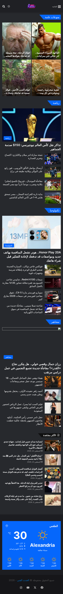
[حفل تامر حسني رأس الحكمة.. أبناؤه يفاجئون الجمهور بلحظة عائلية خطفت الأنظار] (53, 421)
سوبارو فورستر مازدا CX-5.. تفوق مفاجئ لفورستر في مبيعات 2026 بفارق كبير (23, 296)
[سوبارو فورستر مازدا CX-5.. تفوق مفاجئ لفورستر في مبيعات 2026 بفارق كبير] (53, 296)
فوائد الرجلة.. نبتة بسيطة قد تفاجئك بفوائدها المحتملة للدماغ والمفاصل (17, 56)
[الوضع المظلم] (8, 7)
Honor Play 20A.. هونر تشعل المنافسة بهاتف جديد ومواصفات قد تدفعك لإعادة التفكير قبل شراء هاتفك (32, 256)
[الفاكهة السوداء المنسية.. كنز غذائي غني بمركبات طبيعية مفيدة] (46, 41)
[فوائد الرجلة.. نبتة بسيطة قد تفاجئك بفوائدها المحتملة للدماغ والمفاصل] (16, 41)
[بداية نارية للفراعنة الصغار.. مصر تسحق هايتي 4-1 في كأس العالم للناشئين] (53, 198)
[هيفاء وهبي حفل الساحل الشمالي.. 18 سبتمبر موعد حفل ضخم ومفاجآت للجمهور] (53, 381)
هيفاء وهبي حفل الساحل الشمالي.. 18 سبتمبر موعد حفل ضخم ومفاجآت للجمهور (24, 381)
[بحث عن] (3, 7)
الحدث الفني (23, 580)
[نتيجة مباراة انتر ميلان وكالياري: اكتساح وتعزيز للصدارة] (53, 158)
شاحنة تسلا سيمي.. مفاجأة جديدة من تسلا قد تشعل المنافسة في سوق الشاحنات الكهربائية (24, 309)
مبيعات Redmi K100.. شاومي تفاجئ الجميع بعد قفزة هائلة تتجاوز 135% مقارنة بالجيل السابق (22, 283)
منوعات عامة (52, 17)
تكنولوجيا (54, 210)
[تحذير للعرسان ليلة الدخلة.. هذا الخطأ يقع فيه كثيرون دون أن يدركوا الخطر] (53, 487)
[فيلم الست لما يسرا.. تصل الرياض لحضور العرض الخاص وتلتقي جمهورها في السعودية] (53, 408)
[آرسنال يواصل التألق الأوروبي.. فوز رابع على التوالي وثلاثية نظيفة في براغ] (53, 171)
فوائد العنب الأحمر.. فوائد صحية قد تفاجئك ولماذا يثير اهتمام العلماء (17, 93)
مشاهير (55, 321)
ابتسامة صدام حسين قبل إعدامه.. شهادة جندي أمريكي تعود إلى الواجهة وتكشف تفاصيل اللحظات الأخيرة (23, 444)
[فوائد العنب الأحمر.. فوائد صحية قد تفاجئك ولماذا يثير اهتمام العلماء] (16, 78)
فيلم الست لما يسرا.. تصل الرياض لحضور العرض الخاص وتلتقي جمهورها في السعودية (22, 407)
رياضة (56, 102)
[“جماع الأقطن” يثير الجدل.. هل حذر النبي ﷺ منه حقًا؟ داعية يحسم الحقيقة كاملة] (53, 459)
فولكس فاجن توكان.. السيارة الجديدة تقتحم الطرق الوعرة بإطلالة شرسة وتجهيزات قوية (24, 269)
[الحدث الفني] (31, 6)
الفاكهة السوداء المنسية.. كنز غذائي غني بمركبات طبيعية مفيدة (47, 56)
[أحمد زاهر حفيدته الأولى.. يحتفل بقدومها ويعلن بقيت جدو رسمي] (53, 394)
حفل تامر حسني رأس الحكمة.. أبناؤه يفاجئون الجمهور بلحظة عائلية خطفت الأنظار (24, 420)
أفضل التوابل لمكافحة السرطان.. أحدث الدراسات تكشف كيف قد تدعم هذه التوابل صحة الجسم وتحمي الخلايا (22, 472)
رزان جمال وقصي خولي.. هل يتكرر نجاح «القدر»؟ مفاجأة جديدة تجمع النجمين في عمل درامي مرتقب (32, 368)
